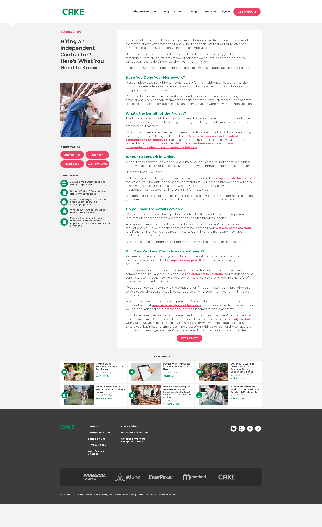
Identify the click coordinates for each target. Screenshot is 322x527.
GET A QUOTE (247, 12)
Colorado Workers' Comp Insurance (133, 440)
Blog (194, 11)
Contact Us (209, 11)
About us (180, 11)
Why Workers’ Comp (145, 11)
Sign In (225, 11)
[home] (74, 11)
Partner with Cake (100, 432)
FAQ (166, 11)
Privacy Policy (97, 445)
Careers (93, 426)
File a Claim (129, 426)
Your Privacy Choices (96, 452)
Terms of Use (97, 438)
